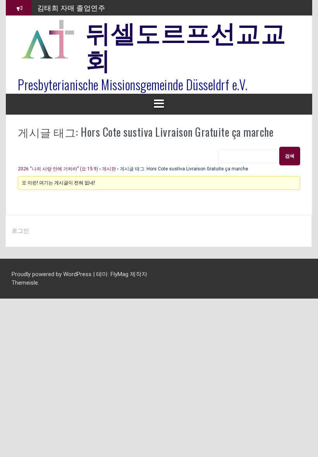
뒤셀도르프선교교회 (186, 44)
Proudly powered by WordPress (52, 274)
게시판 (109, 169)
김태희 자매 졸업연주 (71, 7)
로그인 (20, 230)
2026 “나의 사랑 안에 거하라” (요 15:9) (58, 169)
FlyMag (119, 274)
